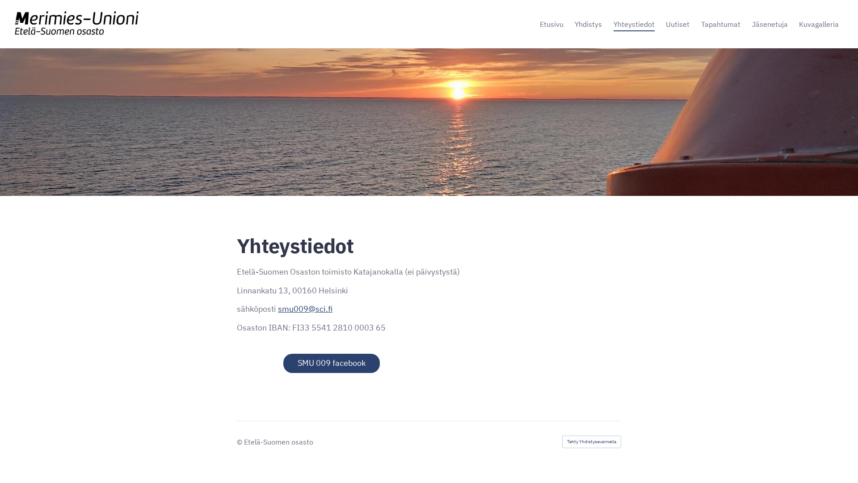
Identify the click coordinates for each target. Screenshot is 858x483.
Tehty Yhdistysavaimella (591, 442)
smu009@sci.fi (305, 309)
